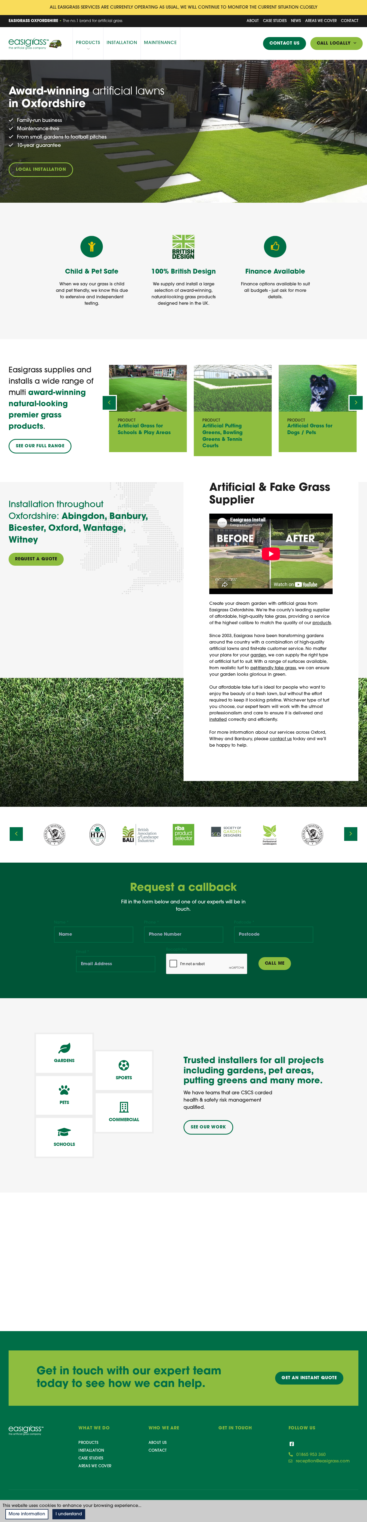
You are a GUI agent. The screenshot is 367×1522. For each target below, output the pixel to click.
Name (61, 923)
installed (218, 720)
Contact (349, 21)
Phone (151, 923)
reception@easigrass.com (323, 1461)
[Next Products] (356, 403)
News (296, 21)
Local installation (41, 170)
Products (88, 43)
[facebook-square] (292, 1445)
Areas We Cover (321, 21)
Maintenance (160, 43)
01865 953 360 (311, 1455)
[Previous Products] (109, 403)
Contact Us (284, 43)
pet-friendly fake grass (273, 668)
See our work (208, 1127)
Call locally (335, 43)
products (321, 623)
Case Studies (275, 21)
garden (258, 655)
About (253, 21)
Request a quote (36, 559)
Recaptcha (176, 950)
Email (82, 952)
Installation (122, 43)
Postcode (244, 923)
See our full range (40, 446)
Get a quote (309, 1378)
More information (27, 1514)
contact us (281, 739)
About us (158, 1443)
